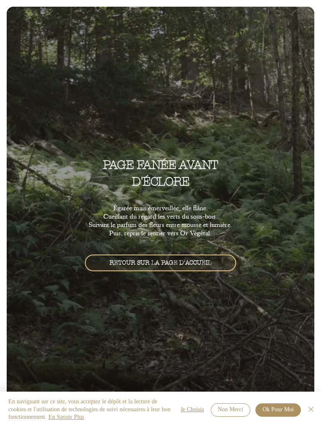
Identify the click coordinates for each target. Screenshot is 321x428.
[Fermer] (311, 409)
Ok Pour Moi (278, 409)
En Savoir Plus (66, 417)
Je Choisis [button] (192, 409)
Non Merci (230, 409)
